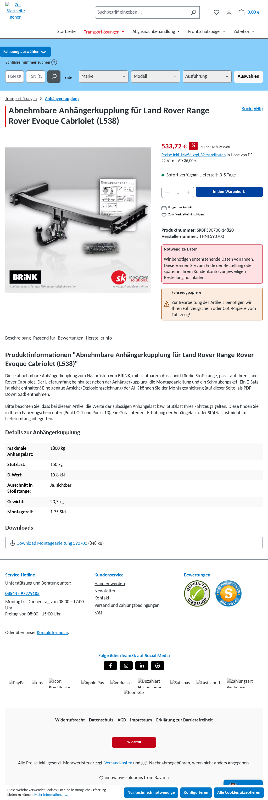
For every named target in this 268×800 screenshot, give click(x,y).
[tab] (18, 338)
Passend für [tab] (44, 338)
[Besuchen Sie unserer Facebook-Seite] (110, 665)
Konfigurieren (196, 793)
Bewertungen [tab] (70, 338)
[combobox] (141, 12)
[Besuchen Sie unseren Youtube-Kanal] (157, 665)
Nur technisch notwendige (151, 793)
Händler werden (109, 583)
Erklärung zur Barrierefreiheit (184, 720)
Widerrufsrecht (70, 720)
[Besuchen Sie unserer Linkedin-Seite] (141, 665)
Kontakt (101, 598)
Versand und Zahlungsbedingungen (126, 605)
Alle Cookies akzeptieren (238, 793)
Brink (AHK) (252, 109)
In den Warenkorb (229, 192)
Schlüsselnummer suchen (28, 62)
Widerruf (134, 742)
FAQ (98, 612)
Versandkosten (118, 763)
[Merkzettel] (216, 12)
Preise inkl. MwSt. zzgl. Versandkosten (193, 155)
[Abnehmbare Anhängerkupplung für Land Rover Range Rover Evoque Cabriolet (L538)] (78, 220)
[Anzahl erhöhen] (188, 192)
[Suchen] (193, 12)
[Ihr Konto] (229, 12)
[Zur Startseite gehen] (15, 11)
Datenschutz (101, 720)
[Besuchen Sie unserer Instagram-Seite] (126, 665)
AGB (122, 720)
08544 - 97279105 (22, 593)
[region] (78, 220)
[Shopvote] (228, 593)
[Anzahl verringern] (166, 192)
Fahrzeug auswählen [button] (24, 52)
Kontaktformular (52, 632)
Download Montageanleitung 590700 (51, 543)
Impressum (141, 720)
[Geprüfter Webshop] (197, 593)
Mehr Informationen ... (51, 795)
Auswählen (248, 76)
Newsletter (104, 591)
